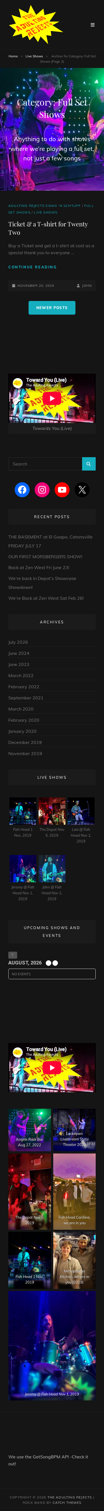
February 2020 (23, 720)
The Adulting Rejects (69, 1497)
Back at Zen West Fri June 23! (38, 567)
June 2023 (18, 664)
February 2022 (23, 686)
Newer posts (52, 307)
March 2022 (21, 675)
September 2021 (26, 698)
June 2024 (18, 653)
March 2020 (21, 709)
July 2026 (18, 642)
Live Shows (34, 56)
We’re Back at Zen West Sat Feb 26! (46, 598)
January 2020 (22, 731)
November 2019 (25, 753)
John (87, 285)
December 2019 (25, 742)
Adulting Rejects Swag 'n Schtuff (44, 206)
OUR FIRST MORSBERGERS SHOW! (45, 556)
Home (13, 56)
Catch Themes (67, 1502)
